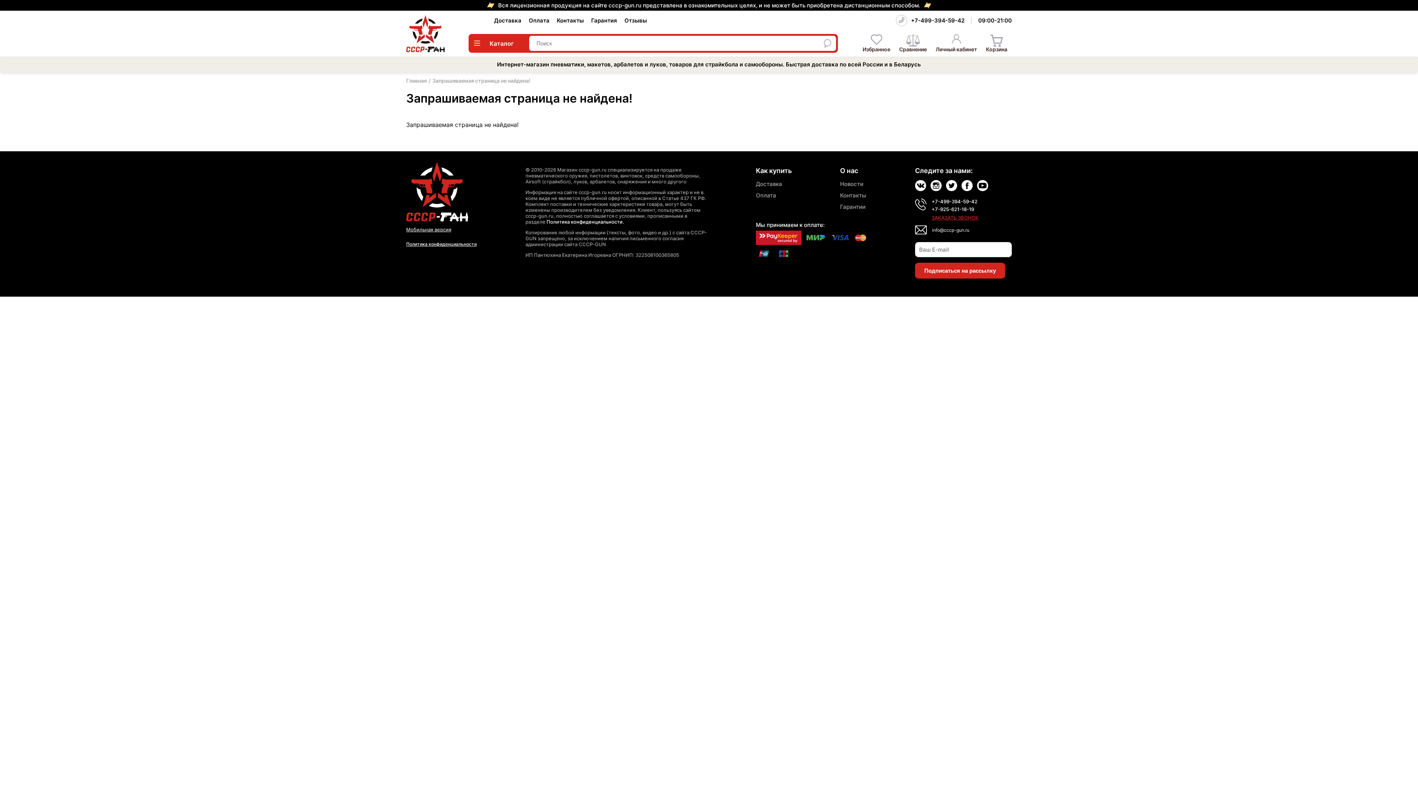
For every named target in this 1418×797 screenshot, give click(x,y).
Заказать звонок (955, 218)
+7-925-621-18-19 (953, 209)
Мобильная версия (428, 229)
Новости (851, 183)
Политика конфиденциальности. (585, 222)
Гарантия (604, 20)
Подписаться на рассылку (960, 271)
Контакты (570, 20)
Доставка (507, 20)
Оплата (539, 20)
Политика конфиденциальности (441, 244)
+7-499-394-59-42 (938, 20)
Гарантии (853, 206)
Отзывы (635, 20)
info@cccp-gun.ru (950, 230)
